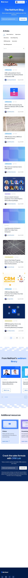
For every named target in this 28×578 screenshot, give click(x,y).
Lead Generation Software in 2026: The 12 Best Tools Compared (12, 230)
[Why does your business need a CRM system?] (14, 154)
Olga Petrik (10, 299)
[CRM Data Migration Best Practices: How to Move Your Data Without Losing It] (14, 279)
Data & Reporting (14, 38)
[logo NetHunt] (4, 2)
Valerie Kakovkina (12, 172)
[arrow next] (26, 397)
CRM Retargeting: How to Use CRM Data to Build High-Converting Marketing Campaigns (14, 326)
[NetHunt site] (4, 572)
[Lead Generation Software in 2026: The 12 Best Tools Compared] (14, 216)
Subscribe (23, 19)
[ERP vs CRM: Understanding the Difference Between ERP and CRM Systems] (14, 92)
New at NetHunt (10, 34)
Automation (14, 41)
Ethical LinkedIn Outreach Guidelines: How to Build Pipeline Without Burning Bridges (13, 199)
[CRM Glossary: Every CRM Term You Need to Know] (14, 124)
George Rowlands (12, 80)
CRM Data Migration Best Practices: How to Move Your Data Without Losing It (14, 294)
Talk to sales (21, 2)
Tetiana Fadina (11, 331)
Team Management (8, 44)
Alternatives (6, 38)
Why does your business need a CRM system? (13, 168)
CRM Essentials (7, 41)
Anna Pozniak (11, 267)
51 (17, 338)
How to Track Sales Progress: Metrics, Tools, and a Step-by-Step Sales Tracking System (14, 262)
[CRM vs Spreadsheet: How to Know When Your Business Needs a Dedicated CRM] (14, 60)
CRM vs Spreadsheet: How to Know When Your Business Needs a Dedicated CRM (14, 75)
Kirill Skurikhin (11, 112)
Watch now (6, 390)
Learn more (5, 441)
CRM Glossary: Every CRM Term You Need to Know (13, 138)
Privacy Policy (18, 475)
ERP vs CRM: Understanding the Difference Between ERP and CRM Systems (14, 106)
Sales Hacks (17, 34)
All (4, 34)
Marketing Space (8, 321)
